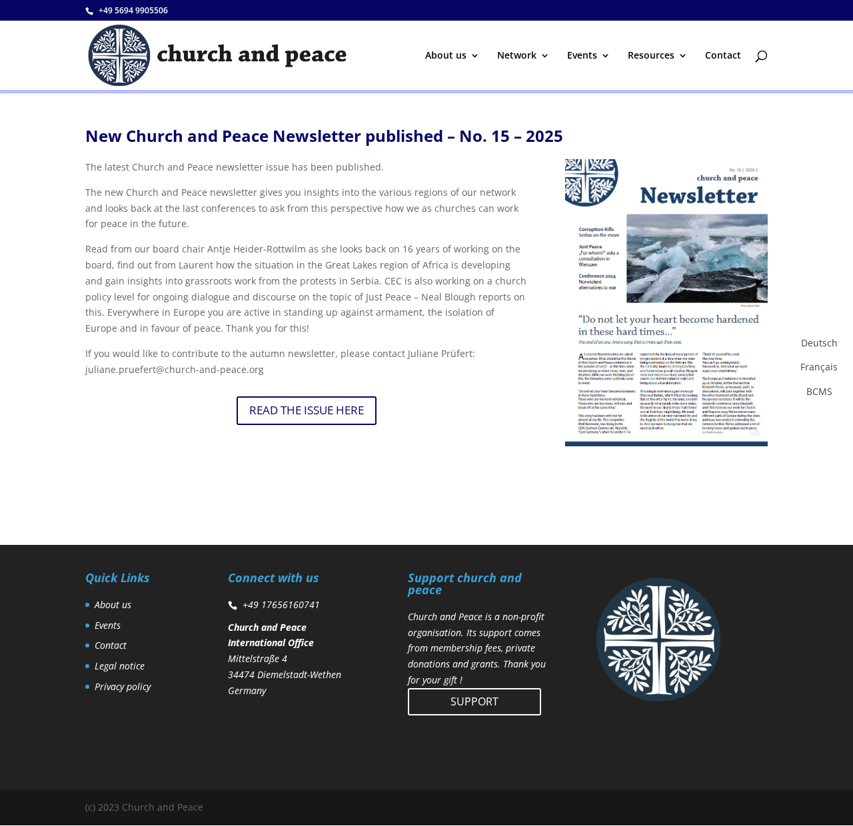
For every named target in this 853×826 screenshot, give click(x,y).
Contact (723, 56)
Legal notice (120, 665)
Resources (651, 56)
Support (474, 701)
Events (582, 56)
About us (445, 56)
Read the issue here (306, 410)
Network (516, 56)
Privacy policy (123, 686)
